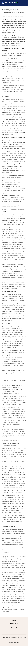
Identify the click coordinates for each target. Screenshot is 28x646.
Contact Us (14, 627)
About (14, 620)
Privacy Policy (14, 624)
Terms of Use (14, 631)
